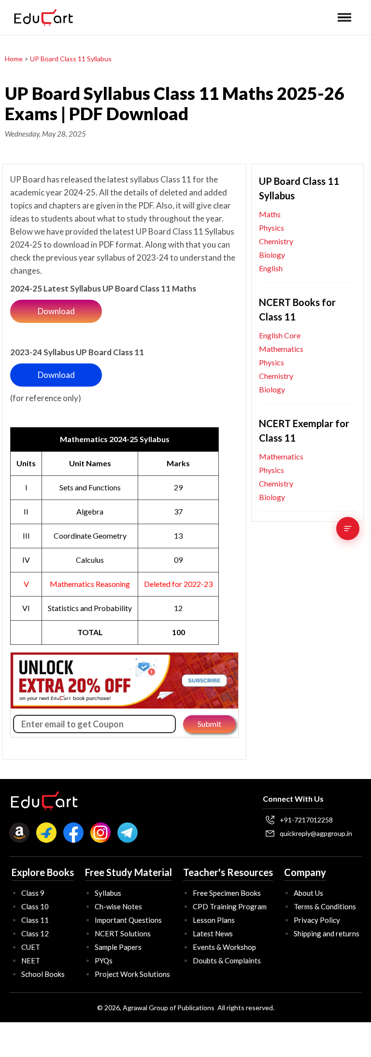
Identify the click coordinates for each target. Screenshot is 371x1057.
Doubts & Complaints (227, 960)
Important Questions (128, 920)
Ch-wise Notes (118, 906)
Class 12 (35, 933)
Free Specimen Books (227, 893)
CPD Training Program (230, 906)
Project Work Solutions (132, 974)
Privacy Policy (317, 920)
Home (14, 59)
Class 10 (35, 906)
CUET (30, 947)
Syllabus (108, 893)
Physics (271, 227)
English (271, 268)
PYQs (104, 960)
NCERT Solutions (123, 933)
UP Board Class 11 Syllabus (70, 59)
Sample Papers (118, 947)
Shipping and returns (326, 933)
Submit (209, 723)
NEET (30, 960)
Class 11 (35, 920)
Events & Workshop (224, 947)
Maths (270, 214)
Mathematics (281, 348)
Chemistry (276, 241)
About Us (308, 893)
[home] (43, 17)
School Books (43, 974)
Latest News (213, 933)
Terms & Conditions (325, 906)
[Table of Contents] (347, 528)
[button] (344, 17)
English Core (279, 335)
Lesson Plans (214, 920)
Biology (272, 254)
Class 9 (32, 893)
